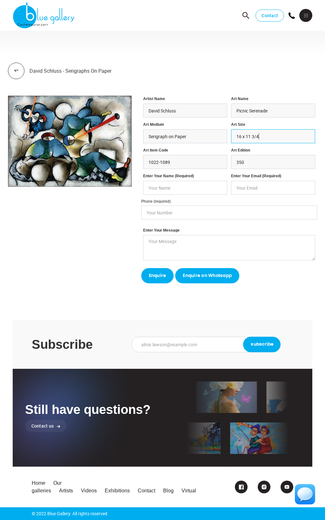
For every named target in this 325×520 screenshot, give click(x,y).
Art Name (240, 99)
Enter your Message (161, 230)
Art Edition (240, 150)
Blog (168, 490)
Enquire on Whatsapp (207, 276)
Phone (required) (156, 201)
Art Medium (153, 124)
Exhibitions (117, 490)
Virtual (189, 490)
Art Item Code (155, 150)
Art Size (238, 124)
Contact (270, 15)
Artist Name (154, 99)
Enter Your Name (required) (168, 176)
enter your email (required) (256, 176)
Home (38, 483)
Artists (66, 490)
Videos (89, 490)
